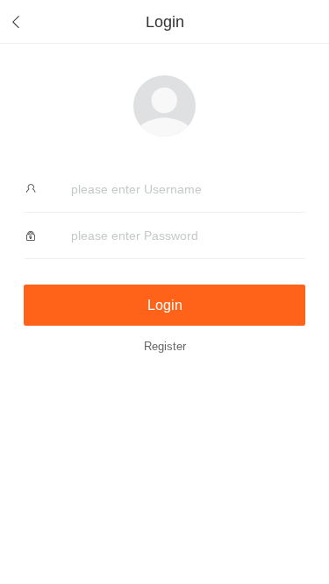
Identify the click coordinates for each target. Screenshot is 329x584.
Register (165, 346)
